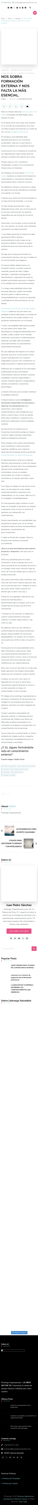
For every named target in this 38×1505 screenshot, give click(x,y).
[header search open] (30, 7)
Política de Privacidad (11, 1478)
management (18, 772)
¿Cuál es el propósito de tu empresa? (20, 1406)
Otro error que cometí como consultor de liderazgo (20, 1427)
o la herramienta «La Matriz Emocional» (16, 455)
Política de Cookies (10, 1483)
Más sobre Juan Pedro (19, 931)
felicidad (6, 769)
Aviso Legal (23, 1502)
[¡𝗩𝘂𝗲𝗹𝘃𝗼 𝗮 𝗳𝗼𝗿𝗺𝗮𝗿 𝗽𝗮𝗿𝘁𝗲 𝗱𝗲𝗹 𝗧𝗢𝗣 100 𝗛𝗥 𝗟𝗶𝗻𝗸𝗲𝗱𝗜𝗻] (19, 1182)
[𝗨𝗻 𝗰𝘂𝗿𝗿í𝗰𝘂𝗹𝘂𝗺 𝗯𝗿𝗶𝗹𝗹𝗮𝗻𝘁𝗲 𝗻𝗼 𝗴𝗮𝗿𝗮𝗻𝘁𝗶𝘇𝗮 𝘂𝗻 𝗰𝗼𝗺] (19, 1285)
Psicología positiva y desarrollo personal (17, 73)
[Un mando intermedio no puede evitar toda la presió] (19, 1229)
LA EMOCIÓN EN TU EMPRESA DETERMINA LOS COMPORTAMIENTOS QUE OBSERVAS (22, 988)
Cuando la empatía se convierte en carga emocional (23, 1417)
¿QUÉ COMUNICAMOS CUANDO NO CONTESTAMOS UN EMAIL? (23, 966)
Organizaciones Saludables (21, 70)
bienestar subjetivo (10, 766)
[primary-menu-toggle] (35, 13)
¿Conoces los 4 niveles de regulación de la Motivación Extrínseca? (21, 977)
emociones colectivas (28, 766)
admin (3, 99)
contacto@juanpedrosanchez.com (17, 1449)
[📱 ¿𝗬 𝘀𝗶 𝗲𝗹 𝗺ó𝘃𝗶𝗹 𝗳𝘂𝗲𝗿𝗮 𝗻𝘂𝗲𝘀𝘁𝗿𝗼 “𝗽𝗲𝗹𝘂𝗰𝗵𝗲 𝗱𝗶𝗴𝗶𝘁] (19, 1080)
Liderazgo (5, 70)
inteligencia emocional (19, 132)
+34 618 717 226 (11, 1445)
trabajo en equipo (9, 775)
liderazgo (7, 772)
